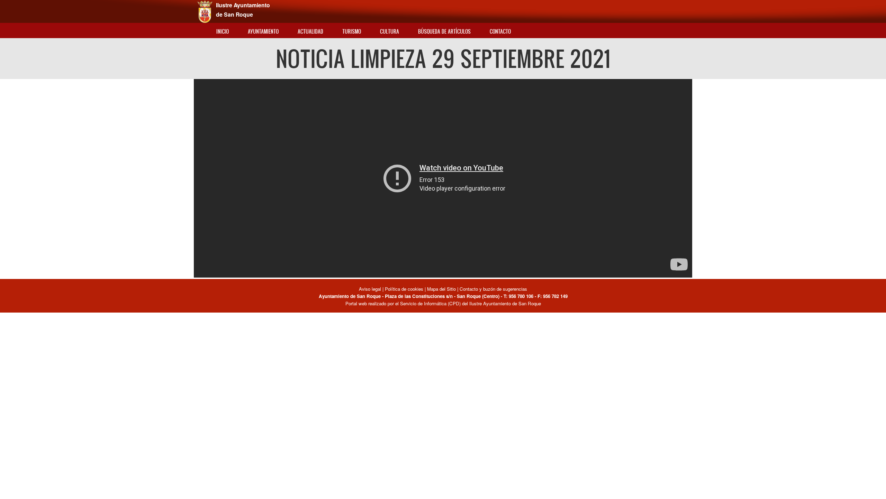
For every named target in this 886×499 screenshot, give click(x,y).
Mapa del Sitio (441, 289)
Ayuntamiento (263, 31)
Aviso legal (370, 289)
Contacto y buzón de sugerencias (493, 289)
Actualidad (310, 31)
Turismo (351, 31)
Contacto (500, 31)
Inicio (222, 31)
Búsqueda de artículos (444, 31)
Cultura (389, 31)
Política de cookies (404, 289)
